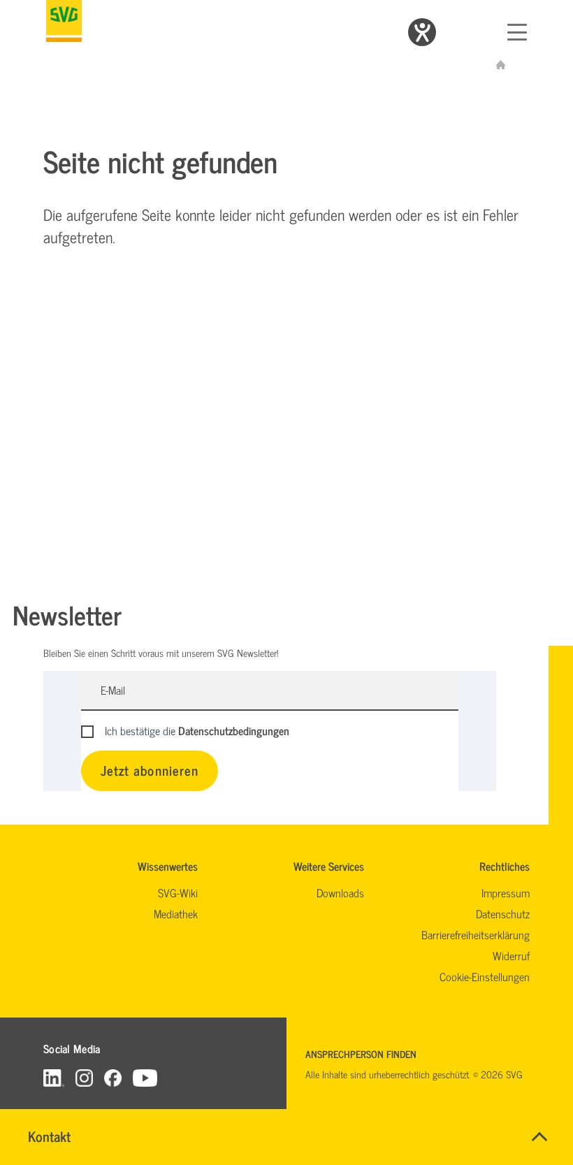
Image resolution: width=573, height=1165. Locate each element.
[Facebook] (113, 1077)
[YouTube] (145, 1077)
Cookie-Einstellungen (485, 976)
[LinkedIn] (53, 1077)
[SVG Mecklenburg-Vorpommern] (64, 21)
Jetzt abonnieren (149, 770)
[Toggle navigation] (517, 32)
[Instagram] (84, 1077)
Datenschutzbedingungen (233, 730)
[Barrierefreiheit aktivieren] (422, 32)
